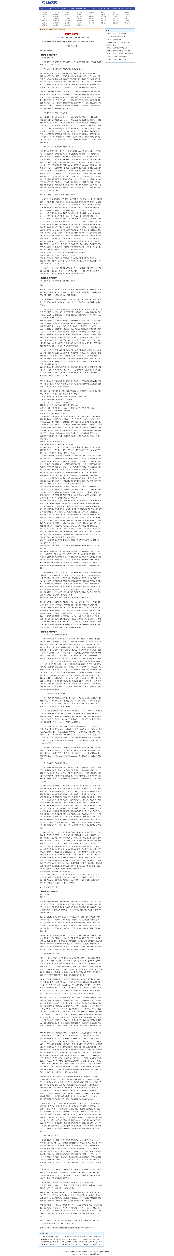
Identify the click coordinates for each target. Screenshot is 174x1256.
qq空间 (127, 21)
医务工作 (56, 21)
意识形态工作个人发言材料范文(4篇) (116, 59)
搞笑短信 (44, 21)
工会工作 (103, 18)
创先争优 (79, 14)
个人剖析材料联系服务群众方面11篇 (71, 1236)
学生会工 (127, 23)
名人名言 (44, 16)
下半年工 (103, 21)
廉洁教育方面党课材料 (86, 1228)
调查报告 (44, 14)
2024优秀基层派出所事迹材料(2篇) (116, 36)
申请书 (103, 12)
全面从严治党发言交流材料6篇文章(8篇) (117, 33)
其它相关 (44, 18)
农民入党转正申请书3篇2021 (69, 1244)
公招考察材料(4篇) (112, 45)
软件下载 (91, 23)
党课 (48, 1228)
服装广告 (115, 23)
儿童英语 (79, 23)
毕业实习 (91, 14)
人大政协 (67, 25)
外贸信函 (103, 16)
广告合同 (103, 23)
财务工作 (56, 16)
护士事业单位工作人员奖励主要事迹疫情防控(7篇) (120, 54)
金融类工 (127, 18)
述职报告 (79, 12)
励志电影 (115, 16)
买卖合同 (115, 21)
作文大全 (115, 12)
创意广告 (79, 25)
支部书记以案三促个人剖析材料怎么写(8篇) (118, 42)
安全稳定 (67, 18)
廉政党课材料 (63, 1228)
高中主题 (115, 14)
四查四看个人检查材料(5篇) (114, 39)
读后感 (127, 12)
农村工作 (56, 25)
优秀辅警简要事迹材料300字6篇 (49, 1242)
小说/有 (67, 16)
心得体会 (67, 12)
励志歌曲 (56, 14)
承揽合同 (79, 16)
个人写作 (127, 16)
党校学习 (79, 21)
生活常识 (56, 18)
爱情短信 (91, 18)
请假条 (67, 14)
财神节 (103, 14)
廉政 (56, 1228)
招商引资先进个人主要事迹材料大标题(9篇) (118, 51)
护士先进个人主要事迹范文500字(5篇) (117, 56)
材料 (52, 1228)
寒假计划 (91, 16)
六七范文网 (52, 29)
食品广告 (44, 23)
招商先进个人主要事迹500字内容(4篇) (117, 48)
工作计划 (56, 12)
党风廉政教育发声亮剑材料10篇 (90, 1239)
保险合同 (67, 23)
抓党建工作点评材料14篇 (48, 1244)
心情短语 (79, 18)
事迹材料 (91, 12)
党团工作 (67, 21)
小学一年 (127, 14)
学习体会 (91, 21)
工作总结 (44, 12)
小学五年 (115, 18)
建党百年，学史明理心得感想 (69, 1239)
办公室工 (56, 23)
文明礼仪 (44, 25)
